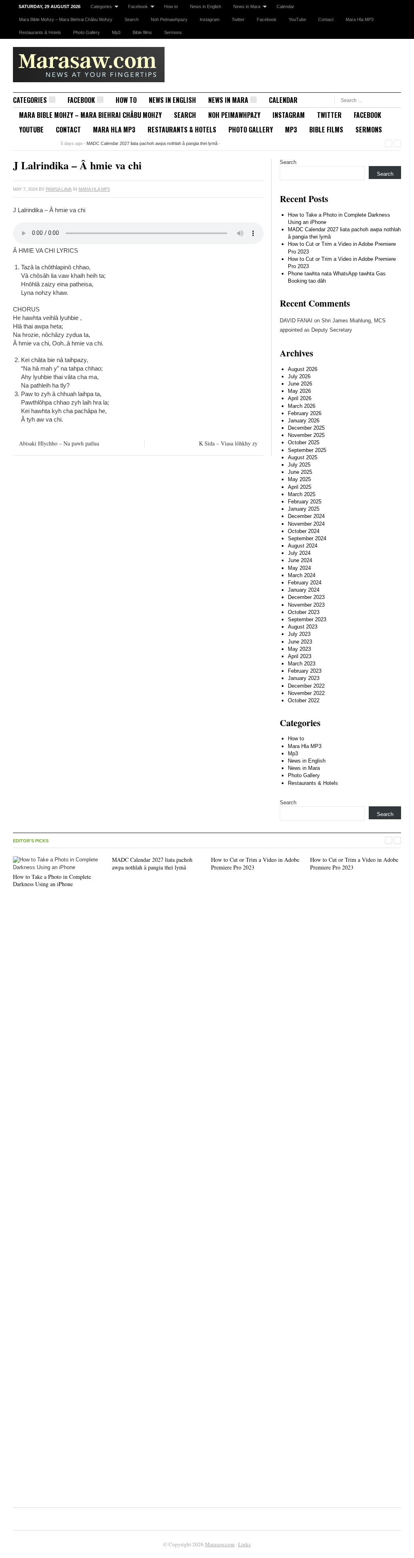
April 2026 (299, 398)
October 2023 (303, 612)
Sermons (173, 32)
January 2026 (303, 421)
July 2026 (299, 376)
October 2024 (303, 531)
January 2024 (303, 590)
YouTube (297, 19)
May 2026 (299, 391)
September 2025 (307, 450)
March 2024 (301, 575)
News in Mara (246, 6)
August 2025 (302, 457)
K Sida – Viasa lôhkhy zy (228, 443)
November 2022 (306, 693)
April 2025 (299, 487)
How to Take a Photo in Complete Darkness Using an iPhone (52, 880)
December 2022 (306, 686)
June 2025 (300, 472)
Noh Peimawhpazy (169, 19)
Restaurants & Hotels (40, 32)
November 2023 (306, 605)
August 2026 (302, 369)
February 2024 (304, 583)
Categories (101, 6)
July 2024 (299, 553)
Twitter (238, 19)
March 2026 (301, 406)
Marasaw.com (219, 1544)
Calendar (285, 6)
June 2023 (300, 642)
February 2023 (304, 671)
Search (132, 19)
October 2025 (303, 442)
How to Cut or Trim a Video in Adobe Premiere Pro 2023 (255, 863)
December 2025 (306, 428)
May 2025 (299, 479)
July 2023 (299, 634)
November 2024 (306, 524)
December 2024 (306, 516)
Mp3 (116, 32)
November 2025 (306, 435)
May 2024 (299, 568)
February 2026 (304, 413)
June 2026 (300, 384)
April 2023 (299, 656)
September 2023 (307, 619)
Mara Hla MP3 (360, 19)
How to (171, 6)
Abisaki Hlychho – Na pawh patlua (59, 443)
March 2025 (301, 494)
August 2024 (302, 546)
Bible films (142, 32)
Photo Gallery (86, 32)
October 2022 (303, 700)
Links (244, 1544)
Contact (326, 19)
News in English (205, 6)
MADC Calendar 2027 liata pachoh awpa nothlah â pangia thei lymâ (152, 143)
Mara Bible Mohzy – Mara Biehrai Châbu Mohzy (65, 19)
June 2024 (300, 560)
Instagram (210, 19)
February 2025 (304, 502)
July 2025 (299, 465)
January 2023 (303, 678)
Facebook (138, 6)
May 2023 (299, 649)
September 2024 (307, 538)
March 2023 (301, 664)
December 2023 (306, 597)
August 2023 (302, 627)
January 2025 (303, 509)
